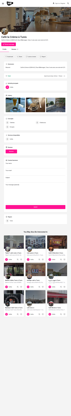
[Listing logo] (4, 31)
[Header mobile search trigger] (68, 3)
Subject (8, 177)
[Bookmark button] (21, 259)
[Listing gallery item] (15, 105)
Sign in (57, 3)
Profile (4, 49)
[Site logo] (10, 3)
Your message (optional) (12, 184)
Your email (9, 170)
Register (63, 3)
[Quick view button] (17, 259)
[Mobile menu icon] (3, 3)
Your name (9, 163)
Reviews (15, 49)
